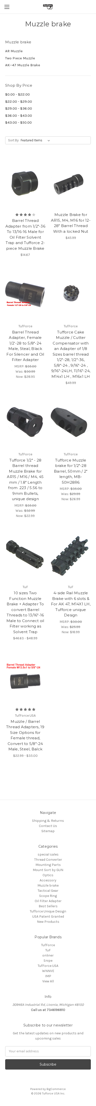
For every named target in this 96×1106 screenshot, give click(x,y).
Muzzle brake (48, 885)
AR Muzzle (14, 51)
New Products (48, 922)
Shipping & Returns (48, 821)
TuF (48, 950)
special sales (48, 854)
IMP (48, 976)
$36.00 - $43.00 (18, 115)
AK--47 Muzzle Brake (22, 65)
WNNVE (48, 971)
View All (48, 981)
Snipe (48, 960)
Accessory (48, 880)
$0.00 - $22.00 (17, 94)
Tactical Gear (48, 891)
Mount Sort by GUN (48, 870)
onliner (48, 955)
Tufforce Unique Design (48, 911)
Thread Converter (48, 860)
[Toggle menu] (7, 7)
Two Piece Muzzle (20, 58)
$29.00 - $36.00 (18, 108)
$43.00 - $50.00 (18, 122)
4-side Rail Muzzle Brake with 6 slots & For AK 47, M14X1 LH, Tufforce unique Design (71, 604)
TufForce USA (48, 966)
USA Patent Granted (48, 916)
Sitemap (48, 831)
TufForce (48, 945)
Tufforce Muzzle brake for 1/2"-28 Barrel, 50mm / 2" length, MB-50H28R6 (70, 471)
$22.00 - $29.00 (18, 101)
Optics (48, 875)
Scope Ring (48, 896)
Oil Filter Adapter (48, 901)
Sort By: (13, 140)
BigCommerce (56, 1089)
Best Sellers (48, 906)
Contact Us (48, 826)
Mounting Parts (48, 865)
